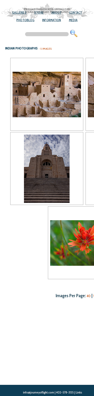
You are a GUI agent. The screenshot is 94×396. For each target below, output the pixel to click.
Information (51, 20)
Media (73, 20)
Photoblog (25, 20)
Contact (75, 12)
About (56, 12)
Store (39, 12)
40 (89, 296)
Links (79, 392)
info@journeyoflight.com (38, 392)
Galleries (19, 12)
